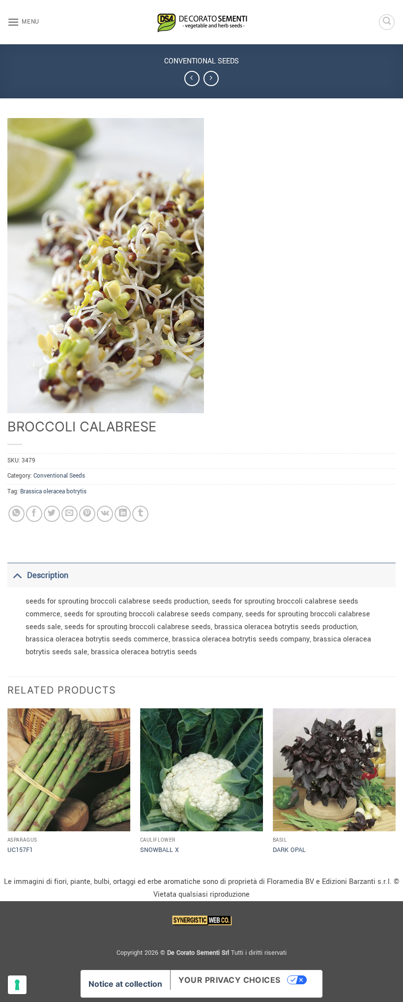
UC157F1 (20, 850)
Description (47, 575)
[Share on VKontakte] (105, 514)
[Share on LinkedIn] (123, 514)
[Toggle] (17, 575)
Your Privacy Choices (229, 980)
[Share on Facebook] (34, 514)
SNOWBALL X (159, 850)
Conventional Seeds (201, 61)
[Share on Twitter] (52, 514)
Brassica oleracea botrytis (53, 491)
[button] (23, 22)
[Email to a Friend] (69, 514)
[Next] (395, 791)
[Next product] (192, 78)
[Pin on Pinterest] (87, 514)
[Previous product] (211, 78)
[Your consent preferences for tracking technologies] (17, 984)
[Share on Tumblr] (140, 514)
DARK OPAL (289, 850)
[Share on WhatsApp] (16, 514)
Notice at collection (125, 984)
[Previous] (7, 791)
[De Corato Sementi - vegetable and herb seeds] (201, 22)
